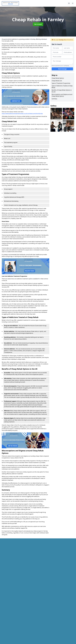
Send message (62, 69)
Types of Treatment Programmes (61, 83)
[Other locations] (69, 3)
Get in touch (38, 24)
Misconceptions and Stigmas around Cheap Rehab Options (62, 95)
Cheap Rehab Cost (57, 80)
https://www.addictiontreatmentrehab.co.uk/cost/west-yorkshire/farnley (22, 113)
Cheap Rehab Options (58, 78)
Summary (54, 98)
